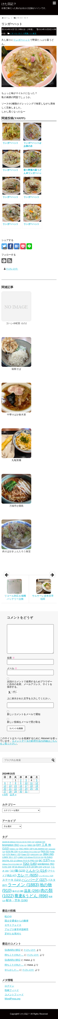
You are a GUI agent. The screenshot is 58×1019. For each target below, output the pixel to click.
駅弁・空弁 (17, 900)
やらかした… (12, 970)
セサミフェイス (13, 925)
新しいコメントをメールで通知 (23, 714)
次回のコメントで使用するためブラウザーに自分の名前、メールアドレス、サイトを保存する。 (29, 684)
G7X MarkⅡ (13, 854)
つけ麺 (17, 870)
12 (36, 783)
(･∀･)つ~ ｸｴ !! (16, 33)
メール (12, 668)
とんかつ (36, 870)
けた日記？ (8, 3)
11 (31, 783)
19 (36, 786)
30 (20, 791)
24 (26, 789)
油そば (17, 891)
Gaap (25, 854)
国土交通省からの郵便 (16, 920)
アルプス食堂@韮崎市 (16, 929)
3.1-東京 (32, 33)
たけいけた (12, 269)
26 (36, 789)
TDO (30, 863)
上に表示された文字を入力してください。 (29, 698)
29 (15, 791)
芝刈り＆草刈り (13, 933)
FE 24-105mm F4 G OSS (29, 852)
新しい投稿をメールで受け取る (23, 722)
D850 (31, 845)
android (40, 842)
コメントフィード (14, 994)
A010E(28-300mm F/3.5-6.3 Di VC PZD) (18, 842)
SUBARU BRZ (12, 950)
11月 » (13, 794)
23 (20, 789)
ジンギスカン (46, 876)
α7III (46, 867)
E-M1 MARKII (40, 849)
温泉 (32, 891)
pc (44, 860)
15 (15, 786)
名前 (11, 658)
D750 (23, 845)
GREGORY (36, 854)
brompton (10, 845)
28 (10, 791)
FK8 (45, 851)
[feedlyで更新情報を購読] (3, 260)
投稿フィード (12, 990)
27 (5, 791)
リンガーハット (21, 40)
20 (5, 789)
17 (26, 786)
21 (10, 789)
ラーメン (23, 884)
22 (15, 789)
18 (31, 786)
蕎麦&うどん (31, 896)
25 (31, 789)
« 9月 (5, 794)
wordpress (45, 864)
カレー (27, 875)
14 (10, 786)
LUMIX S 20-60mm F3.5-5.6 (31, 857)
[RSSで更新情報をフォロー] (9, 260)
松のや (8, 916)
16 (20, 786)
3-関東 (26, 33)
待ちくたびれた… (14, 955)
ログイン (9, 986)
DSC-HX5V (26, 849)
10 (26, 783)
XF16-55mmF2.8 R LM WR (27, 867)
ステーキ (11, 879)
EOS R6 (12, 852)
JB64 (48, 854)
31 (26, 791)
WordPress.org (12, 998)
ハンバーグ (34, 880)
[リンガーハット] (16, 246)
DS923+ (14, 849)
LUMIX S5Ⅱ (9, 857)
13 (5, 786)
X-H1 (6, 867)
